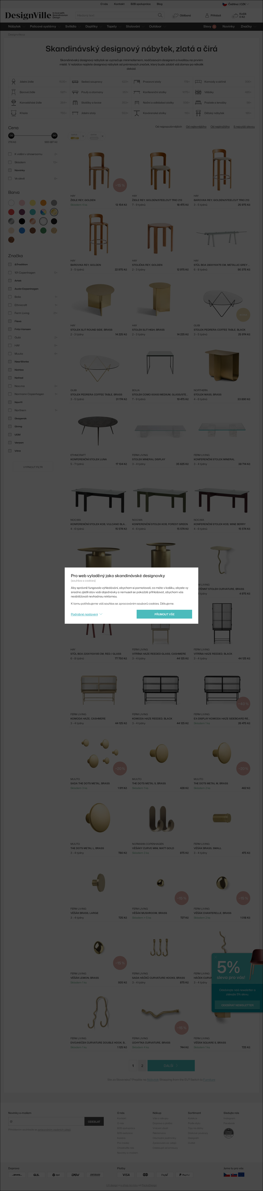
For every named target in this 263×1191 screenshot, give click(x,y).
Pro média (123, 1143)
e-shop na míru (129, 1185)
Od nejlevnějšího (196, 126)
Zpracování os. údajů (164, 1143)
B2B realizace (125, 1133)
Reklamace (159, 1133)
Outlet (191, 1143)
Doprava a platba (162, 1123)
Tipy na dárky (195, 1128)
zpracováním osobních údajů (54, 1129)
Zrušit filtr (83, 136)
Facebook (229, 1123)
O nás (104, 4)
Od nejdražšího (220, 126)
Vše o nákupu (160, 1118)
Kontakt (119, 4)
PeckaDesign (149, 1185)
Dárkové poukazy (198, 1133)
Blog (160, 4)
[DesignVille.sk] (234, 1174)
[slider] (11, 135)
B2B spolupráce (141, 4)
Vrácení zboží (160, 1128)
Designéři (193, 1138)
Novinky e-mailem (19, 1113)
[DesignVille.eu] (241, 1174)
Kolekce (192, 1118)
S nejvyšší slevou (244, 126)
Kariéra (121, 1138)
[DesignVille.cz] (227, 1174)
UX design (112, 1185)
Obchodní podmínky (164, 1138)
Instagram (229, 1118)
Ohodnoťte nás (125, 1148)
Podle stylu (194, 1123)
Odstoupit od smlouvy (165, 1148)
